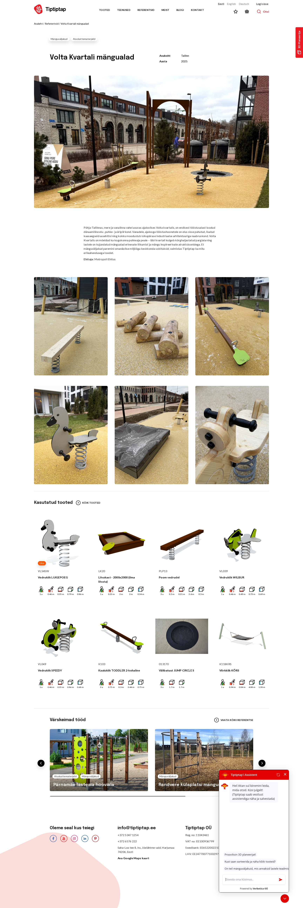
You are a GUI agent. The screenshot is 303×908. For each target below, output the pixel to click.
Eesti (221, 3)
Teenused (123, 9)
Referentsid (145, 9)
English (231, 3)
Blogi (180, 9)
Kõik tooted (91, 502)
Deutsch (244, 3)
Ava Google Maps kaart (133, 858)
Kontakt (197, 9)
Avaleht (38, 23)
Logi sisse (262, 3)
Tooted (104, 9)
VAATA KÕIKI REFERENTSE (237, 719)
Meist (165, 9)
